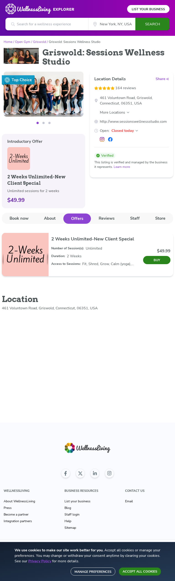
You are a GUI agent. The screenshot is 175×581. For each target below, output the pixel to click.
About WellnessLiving (19, 501)
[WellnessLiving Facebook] (65, 473)
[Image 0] (37, 123)
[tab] (19, 218)
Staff (135, 218)
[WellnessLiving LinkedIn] (94, 473)
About (50, 218)
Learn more (122, 167)
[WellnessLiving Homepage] (87, 448)
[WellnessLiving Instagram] (109, 473)
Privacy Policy (39, 561)
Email (129, 501)
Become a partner (16, 514)
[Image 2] (49, 123)
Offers (77, 218)
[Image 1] (43, 123)
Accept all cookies (140, 571)
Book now (19, 218)
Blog (67, 508)
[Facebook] (110, 139)
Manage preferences (93, 572)
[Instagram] (102, 139)
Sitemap (70, 528)
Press (8, 508)
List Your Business (148, 9)
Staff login (72, 514)
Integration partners (18, 521)
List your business (77, 501)
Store (160, 218)
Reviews (107, 218)
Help (67, 521)
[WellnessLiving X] (80, 473)
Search (152, 24)
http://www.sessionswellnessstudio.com (133, 121)
